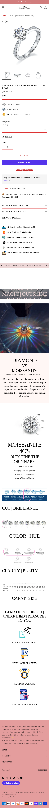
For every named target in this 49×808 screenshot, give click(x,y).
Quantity (5, 142)
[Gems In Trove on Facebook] (3, 778)
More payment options (24, 170)
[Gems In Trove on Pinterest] (10, 778)
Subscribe (42, 770)
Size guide (8, 137)
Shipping (5, 188)
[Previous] (5, 2)
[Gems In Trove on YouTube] (21, 778)
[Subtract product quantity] (4, 147)
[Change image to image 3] (27, 75)
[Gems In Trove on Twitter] (18, 778)
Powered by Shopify (8, 797)
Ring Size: (6, 122)
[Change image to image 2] (17, 75)
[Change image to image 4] (38, 75)
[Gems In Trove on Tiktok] (14, 778)
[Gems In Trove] (24, 7)
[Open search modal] (41, 7)
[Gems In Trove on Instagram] (7, 778)
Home (4, 16)
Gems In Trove (18, 792)
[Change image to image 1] (6, 75)
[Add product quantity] (11, 147)
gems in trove (7, 92)
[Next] (43, 2)
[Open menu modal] (3, 7)
